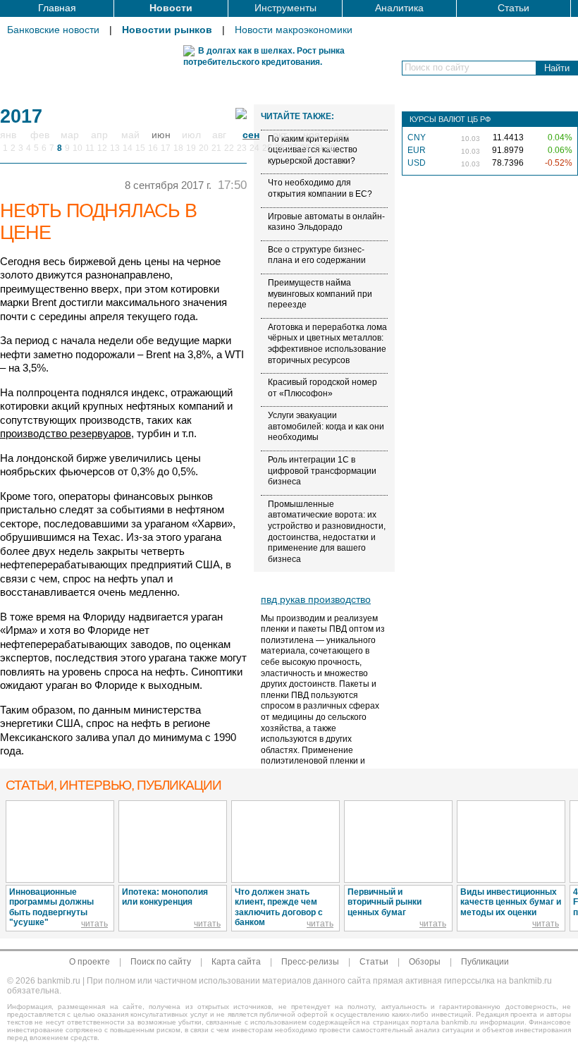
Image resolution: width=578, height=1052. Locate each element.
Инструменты (285, 7)
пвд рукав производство (316, 599)
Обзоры (425, 962)
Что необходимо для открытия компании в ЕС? (320, 188)
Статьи (513, 7)
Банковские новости (53, 29)
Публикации (485, 962)
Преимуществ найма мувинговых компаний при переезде (320, 294)
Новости (170, 7)
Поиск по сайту (160, 962)
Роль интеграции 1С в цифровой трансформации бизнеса (322, 471)
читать (94, 924)
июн (161, 134)
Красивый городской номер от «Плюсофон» (322, 387)
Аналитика (399, 7)
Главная (57, 7)
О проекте (89, 962)
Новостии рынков (167, 29)
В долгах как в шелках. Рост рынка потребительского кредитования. (264, 56)
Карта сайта (236, 962)
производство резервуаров (65, 433)
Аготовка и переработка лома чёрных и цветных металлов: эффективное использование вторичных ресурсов (327, 343)
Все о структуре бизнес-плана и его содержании (317, 255)
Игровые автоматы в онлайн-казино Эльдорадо (326, 222)
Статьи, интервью (113, 785)
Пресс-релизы (310, 962)
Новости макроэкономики (293, 29)
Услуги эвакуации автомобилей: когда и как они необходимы (326, 426)
